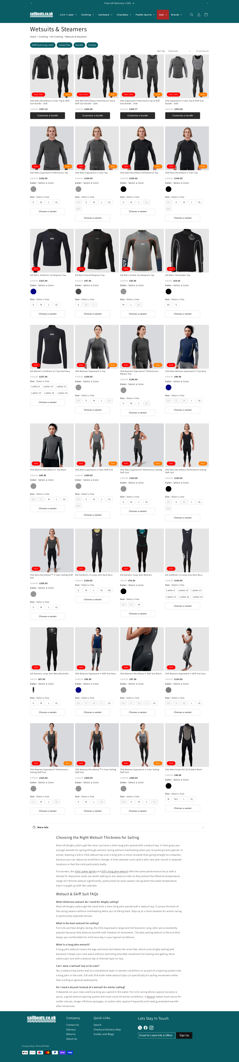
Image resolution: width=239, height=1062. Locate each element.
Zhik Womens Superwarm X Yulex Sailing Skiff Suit (139, 771)
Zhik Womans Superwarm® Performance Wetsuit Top (139, 372)
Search (98, 1025)
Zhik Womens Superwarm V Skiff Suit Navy (95, 673)
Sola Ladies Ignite (85, 871)
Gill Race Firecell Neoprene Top (90, 275)
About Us (71, 1039)
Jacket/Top (64, 44)
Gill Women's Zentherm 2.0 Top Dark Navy (50, 371)
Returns (70, 1034)
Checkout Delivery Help (107, 1029)
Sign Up (184, 1035)
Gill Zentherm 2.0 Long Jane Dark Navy (183, 575)
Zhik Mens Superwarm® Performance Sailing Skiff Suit (141, 471)
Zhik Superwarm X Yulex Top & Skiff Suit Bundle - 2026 (184, 102)
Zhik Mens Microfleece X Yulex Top (181, 172)
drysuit (151, 996)
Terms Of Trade (42, 1046)
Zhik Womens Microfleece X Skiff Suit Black (140, 673)
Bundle (79, 44)
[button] (191, 14)
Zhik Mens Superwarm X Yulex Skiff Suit (94, 469)
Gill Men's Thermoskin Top (177, 275)
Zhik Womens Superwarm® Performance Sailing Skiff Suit (49, 771)
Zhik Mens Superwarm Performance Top (49, 172)
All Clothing (56, 36)
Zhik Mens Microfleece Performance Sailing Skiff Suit (185, 471)
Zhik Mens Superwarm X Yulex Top (91, 172)
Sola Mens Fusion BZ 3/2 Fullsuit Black (183, 769)
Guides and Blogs (104, 1034)
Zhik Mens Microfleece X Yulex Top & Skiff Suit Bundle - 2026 (50, 102)
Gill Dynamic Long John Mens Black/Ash (49, 673)
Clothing (43, 36)
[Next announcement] (207, 3)
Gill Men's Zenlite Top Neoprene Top (137, 275)
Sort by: (161, 51)
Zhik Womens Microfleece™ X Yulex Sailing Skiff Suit (95, 771)
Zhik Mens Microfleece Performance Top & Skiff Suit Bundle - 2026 (95, 102)
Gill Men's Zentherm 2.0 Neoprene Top (48, 275)
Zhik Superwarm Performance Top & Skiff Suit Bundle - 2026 (140, 102)
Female (92, 44)
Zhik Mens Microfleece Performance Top (139, 172)
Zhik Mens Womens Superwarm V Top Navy (185, 371)
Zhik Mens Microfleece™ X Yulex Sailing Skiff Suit (51, 576)
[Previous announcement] (31, 3)
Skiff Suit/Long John (42, 44)
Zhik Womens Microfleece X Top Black (48, 469)
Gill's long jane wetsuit (114, 871)
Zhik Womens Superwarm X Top (90, 371)
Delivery (71, 1029)
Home (33, 36)
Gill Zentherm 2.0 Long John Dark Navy (94, 575)
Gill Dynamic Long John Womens (136, 575)
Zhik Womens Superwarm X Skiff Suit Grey (185, 673)
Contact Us (72, 1025)
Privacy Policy (28, 1046)
